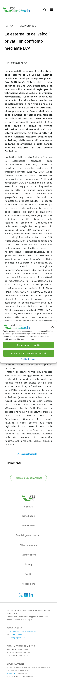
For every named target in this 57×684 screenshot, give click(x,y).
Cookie (24, 359)
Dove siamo (28, 525)
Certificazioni (28, 554)
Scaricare (11, 673)
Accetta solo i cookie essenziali (28, 353)
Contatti (28, 506)
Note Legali (28, 515)
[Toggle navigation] (51, 9)
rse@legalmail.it (17, 638)
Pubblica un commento (28, 477)
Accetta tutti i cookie (28, 345)
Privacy (31, 359)
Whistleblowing (28, 544)
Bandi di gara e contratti (28, 535)
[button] (52, 326)
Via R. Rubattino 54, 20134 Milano (21, 632)
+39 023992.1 (16, 635)
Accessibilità (28, 583)
